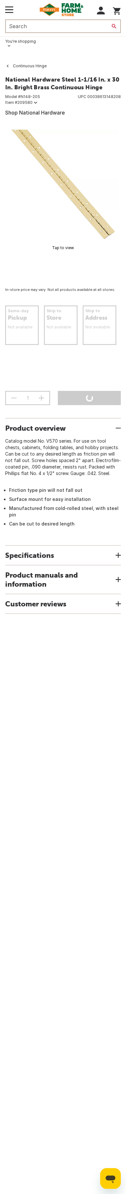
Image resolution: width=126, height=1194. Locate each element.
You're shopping (20, 41)
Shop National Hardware (35, 112)
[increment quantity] (41, 398)
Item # (19, 102)
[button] (101, 10)
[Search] (114, 26)
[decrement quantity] (14, 398)
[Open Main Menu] (9, 9)
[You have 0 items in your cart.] (117, 10)
